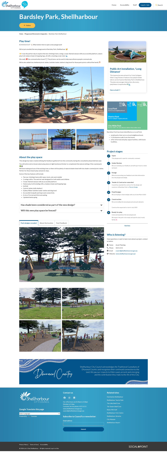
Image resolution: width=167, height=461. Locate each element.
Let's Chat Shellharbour (31, 448)
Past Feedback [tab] (61, 223)
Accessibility (124, 5)
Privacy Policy (23, 444)
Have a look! (114, 90)
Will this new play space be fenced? (38, 210)
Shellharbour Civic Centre (115, 413)
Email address (67, 421)
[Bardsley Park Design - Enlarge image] (40, 303)
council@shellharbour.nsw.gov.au (126, 251)
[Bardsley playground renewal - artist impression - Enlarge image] (40, 336)
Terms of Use (34, 444)
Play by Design (133, 187)
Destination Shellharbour (115, 397)
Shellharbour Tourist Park (115, 400)
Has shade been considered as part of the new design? (48, 205)
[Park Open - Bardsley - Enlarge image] (33, 139)
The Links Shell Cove (113, 403)
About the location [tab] (46, 223)
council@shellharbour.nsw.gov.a (73, 411)
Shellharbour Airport (113, 422)
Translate (34, 416)
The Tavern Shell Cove (114, 406)
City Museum (111, 419)
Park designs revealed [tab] (29, 223)
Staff (135, 5)
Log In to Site (55, 448)
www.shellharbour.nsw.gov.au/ (126, 254)
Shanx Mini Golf (112, 410)
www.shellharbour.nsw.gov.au (72, 408)
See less (127, 225)
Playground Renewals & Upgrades (36, 34)
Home (114, 5)
